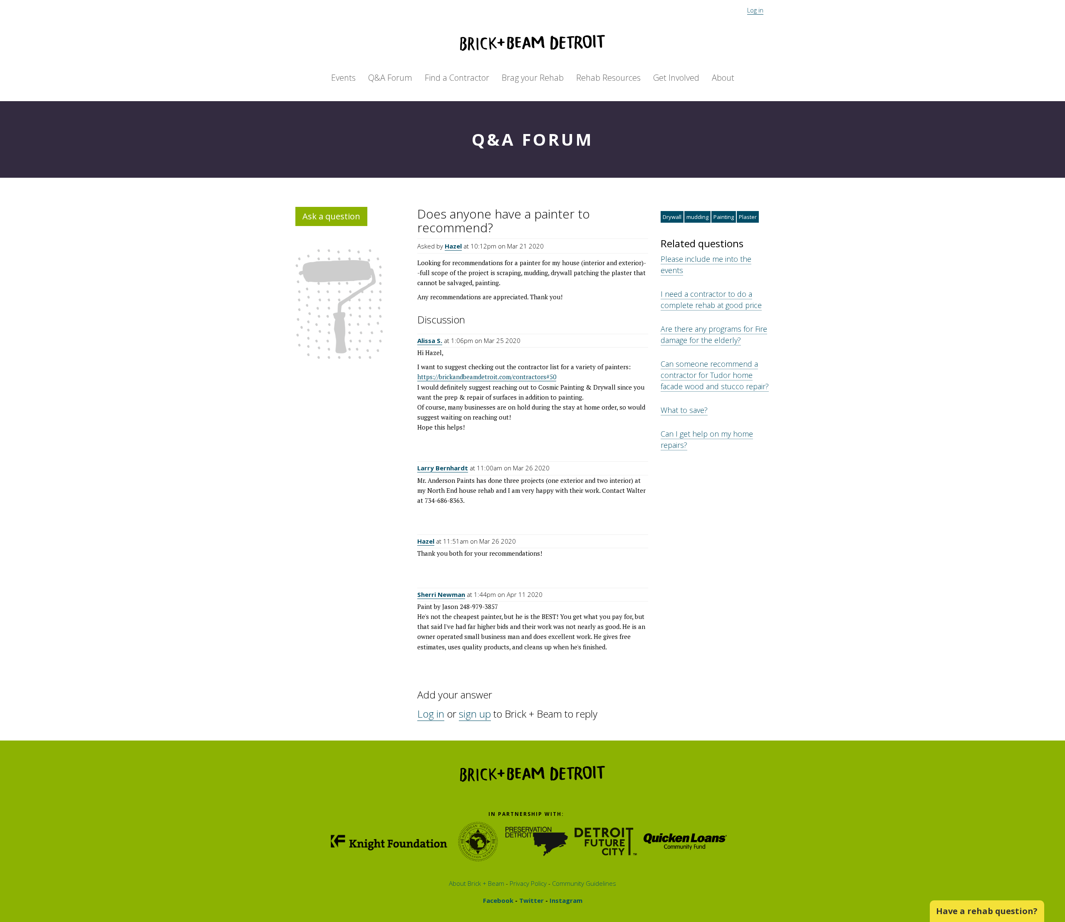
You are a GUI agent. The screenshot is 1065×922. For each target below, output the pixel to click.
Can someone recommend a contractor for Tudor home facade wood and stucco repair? (715, 375)
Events (343, 77)
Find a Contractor (457, 77)
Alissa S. (429, 340)
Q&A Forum (390, 77)
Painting (723, 217)
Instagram (565, 900)
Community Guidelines (583, 883)
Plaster (748, 217)
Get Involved (676, 77)
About (723, 77)
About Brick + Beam (476, 883)
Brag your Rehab (533, 77)
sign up (475, 714)
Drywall (672, 217)
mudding (697, 217)
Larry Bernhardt (442, 468)
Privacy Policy (527, 883)
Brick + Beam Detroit (532, 43)
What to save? (684, 410)
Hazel (453, 246)
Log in (755, 10)
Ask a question (331, 216)
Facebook (498, 900)
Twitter (531, 900)
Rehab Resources (608, 77)
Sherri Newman (441, 594)
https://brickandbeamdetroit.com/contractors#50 (486, 377)
